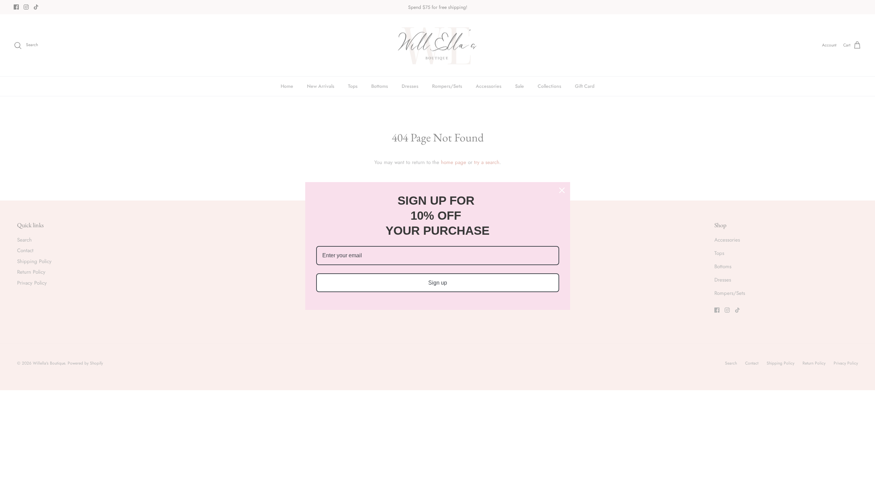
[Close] (562, 190)
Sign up (437, 283)
